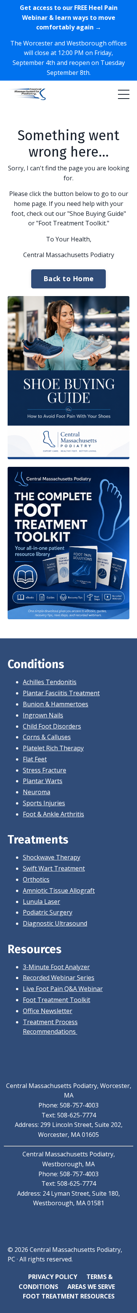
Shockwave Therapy (51, 857)
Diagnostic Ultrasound (55, 923)
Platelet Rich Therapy (53, 748)
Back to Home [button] (68, 278)
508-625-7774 (76, 1115)
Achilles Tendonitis (49, 682)
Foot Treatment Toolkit (56, 1000)
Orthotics (36, 879)
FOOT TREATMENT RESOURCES (69, 1296)
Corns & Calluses (47, 737)
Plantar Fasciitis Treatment (61, 693)
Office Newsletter (47, 1011)
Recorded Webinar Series (58, 977)
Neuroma (36, 792)
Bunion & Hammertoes (55, 704)
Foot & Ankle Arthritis (53, 814)
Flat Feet (35, 759)
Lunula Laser (41, 901)
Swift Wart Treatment (54, 868)
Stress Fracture (44, 770)
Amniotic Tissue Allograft (59, 890)
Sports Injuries (44, 803)
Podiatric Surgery (47, 912)
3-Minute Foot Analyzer (56, 967)
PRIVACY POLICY (52, 1277)
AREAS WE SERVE (91, 1286)
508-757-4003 (79, 1105)
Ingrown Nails (43, 715)
